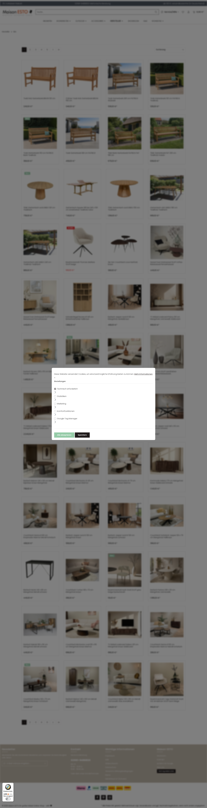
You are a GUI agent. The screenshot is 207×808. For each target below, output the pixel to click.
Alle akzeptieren (64, 435)
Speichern (82, 435)
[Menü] (12, 784)
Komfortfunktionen (66, 411)
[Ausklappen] (55, 392)
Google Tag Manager (67, 418)
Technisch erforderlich (67, 389)
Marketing (61, 403)
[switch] (8, 798)
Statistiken (61, 396)
